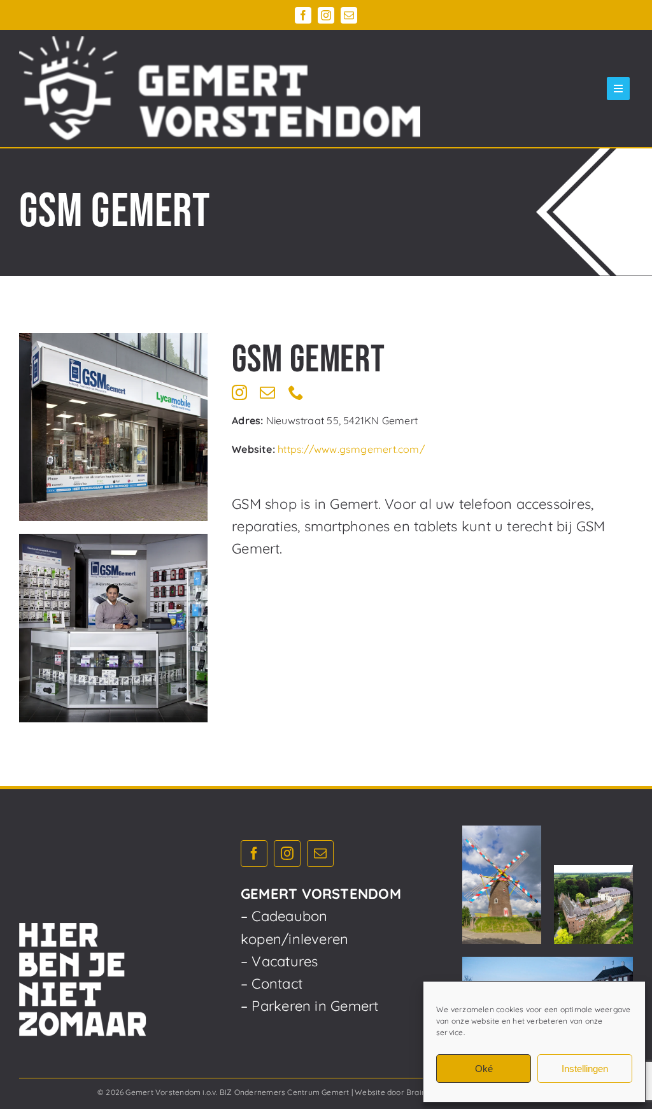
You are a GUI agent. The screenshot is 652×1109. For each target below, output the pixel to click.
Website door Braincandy (401, 1092)
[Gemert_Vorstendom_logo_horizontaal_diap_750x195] (219, 88)
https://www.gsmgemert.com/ (351, 449)
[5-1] (113, 628)
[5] (113, 427)
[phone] (296, 392)
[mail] (349, 15)
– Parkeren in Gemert (309, 1006)
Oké (484, 1068)
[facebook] (303, 15)
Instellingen (585, 1068)
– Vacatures (279, 961)
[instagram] (326, 15)
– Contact (271, 983)
